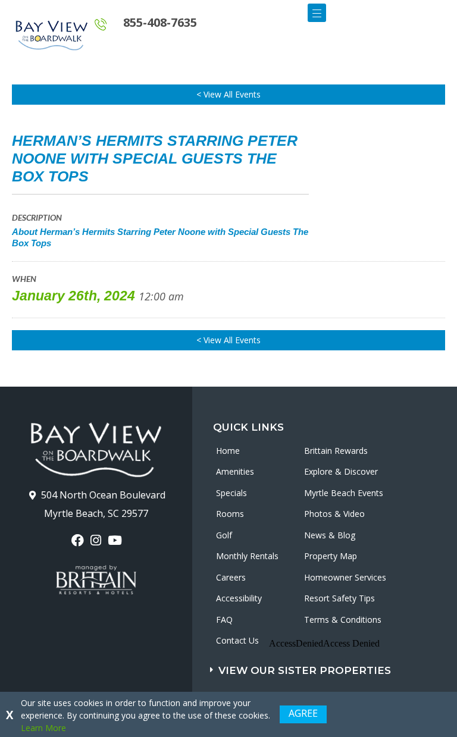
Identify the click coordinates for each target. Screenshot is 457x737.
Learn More (43, 727)
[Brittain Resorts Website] (96, 580)
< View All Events (228, 94)
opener (317, 13)
